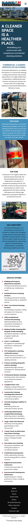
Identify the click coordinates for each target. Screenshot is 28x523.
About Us (14, 491)
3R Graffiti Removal (14, 502)
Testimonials (14, 497)
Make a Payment (14, 505)
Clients (14, 494)
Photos (14, 500)
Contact (14, 508)
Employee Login (14, 511)
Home (14, 488)
